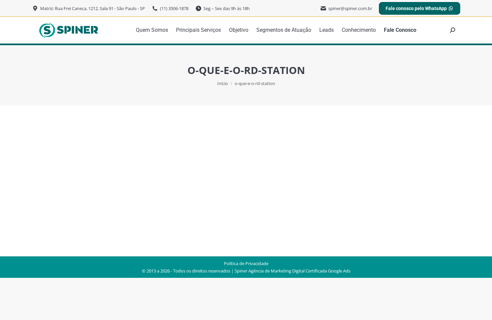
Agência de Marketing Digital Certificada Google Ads (299, 271)
